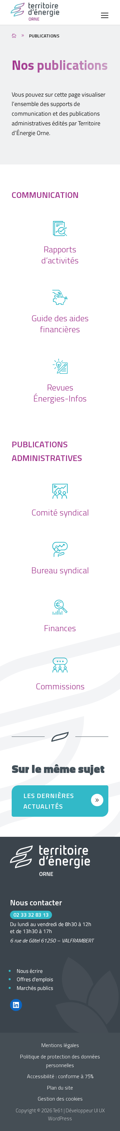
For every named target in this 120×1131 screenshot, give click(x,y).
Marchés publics (35, 988)
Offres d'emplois (35, 979)
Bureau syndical (60, 570)
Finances (60, 628)
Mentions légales (60, 1045)
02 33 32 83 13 (31, 915)
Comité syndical (60, 512)
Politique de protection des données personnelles (60, 1060)
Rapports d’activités (60, 255)
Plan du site (60, 1088)
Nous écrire (30, 971)
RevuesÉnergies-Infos (60, 393)
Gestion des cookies (60, 1099)
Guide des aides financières (60, 324)
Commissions (60, 686)
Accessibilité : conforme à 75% (60, 1076)
